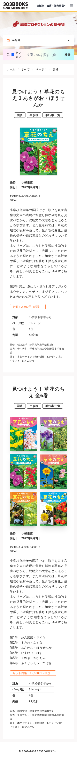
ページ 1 (41, 69)
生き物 (34, 115)
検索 (67, 55)
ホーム (11, 69)
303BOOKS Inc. (47, 751)
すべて (25, 69)
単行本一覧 (52, 115)
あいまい (18, 55)
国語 (20, 115)
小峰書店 (27, 182)
